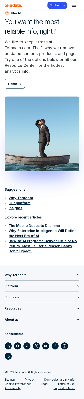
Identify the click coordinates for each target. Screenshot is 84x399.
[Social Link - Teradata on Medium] (26, 345)
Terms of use (66, 383)
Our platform (19, 203)
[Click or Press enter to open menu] (74, 5)
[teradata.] (13, 5)
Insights (15, 208)
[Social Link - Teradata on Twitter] (36, 345)
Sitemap (10, 379)
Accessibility (13, 388)
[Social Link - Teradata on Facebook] (55, 345)
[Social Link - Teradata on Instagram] (64, 345)
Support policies (64, 388)
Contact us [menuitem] (57, 5)
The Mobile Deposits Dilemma (34, 226)
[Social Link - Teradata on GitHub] (17, 345)
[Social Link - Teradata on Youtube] (45, 345)
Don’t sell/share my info (59, 379)
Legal (44, 383)
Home (12, 84)
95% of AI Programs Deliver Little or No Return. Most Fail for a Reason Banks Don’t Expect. (43, 246)
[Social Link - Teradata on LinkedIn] (8, 345)
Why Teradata (21, 198)
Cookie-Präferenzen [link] (18, 383)
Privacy (30, 379)
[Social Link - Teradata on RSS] (8, 356)
